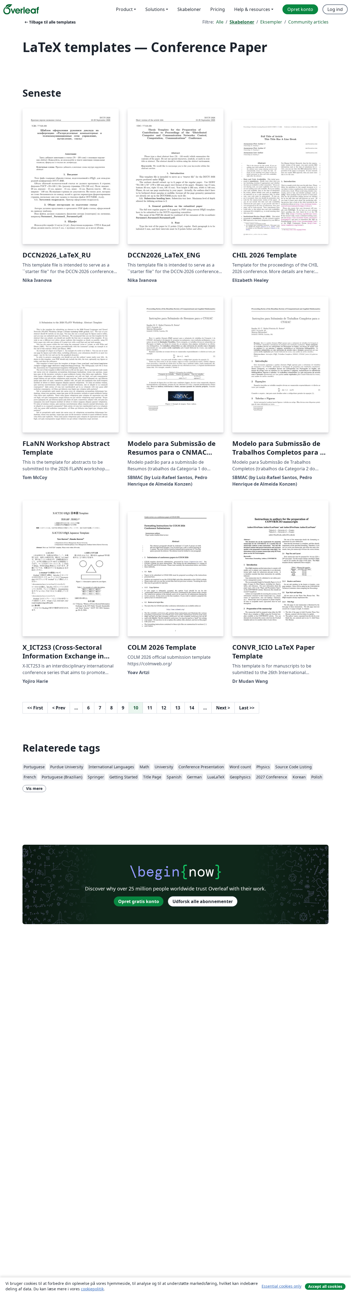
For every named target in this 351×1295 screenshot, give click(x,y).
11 (149, 708)
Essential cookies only (281, 1286)
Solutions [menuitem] (155, 9)
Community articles (308, 22)
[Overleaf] (21, 9)
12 (163, 708)
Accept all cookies (325, 1286)
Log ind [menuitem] (335, 9)
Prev (58, 708)
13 (177, 708)
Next (223, 708)
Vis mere (34, 788)
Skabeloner (242, 22)
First (35, 708)
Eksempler (271, 22)
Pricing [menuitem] (217, 9)
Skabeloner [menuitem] (189, 9)
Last (246, 708)
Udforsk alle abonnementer (202, 901)
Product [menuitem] (124, 9)
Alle (219, 22)
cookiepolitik (92, 1288)
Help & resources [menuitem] (252, 9)
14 (191, 708)
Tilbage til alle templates (50, 22)
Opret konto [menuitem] (300, 9)
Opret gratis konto (138, 901)
